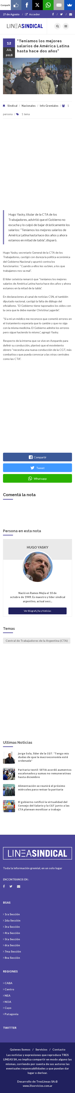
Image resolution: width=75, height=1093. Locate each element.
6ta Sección (12, 945)
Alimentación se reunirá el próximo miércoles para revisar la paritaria (41, 787)
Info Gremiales (49, 105)
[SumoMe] (69, 5)
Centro (9, 989)
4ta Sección (12, 933)
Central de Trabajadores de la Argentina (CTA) (37, 640)
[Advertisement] (37, 166)
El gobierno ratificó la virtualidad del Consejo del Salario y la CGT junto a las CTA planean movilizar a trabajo (43, 805)
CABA (8, 983)
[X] (37, 5)
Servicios (41, 1049)
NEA (7, 995)
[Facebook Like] (16, 5)
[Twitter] (63, 14)
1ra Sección (12, 914)
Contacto (58, 1049)
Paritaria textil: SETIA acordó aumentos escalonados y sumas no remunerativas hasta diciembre (44, 773)
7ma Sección (13, 951)
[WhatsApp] (48, 5)
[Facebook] (55, 14)
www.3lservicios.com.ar (37, 1085)
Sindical (12, 105)
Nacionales (29, 105)
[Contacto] (70, 14)
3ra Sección (12, 926)
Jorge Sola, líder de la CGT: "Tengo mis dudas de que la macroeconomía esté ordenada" (43, 757)
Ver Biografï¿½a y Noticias (37, 610)
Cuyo (8, 1007)
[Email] (59, 5)
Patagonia (11, 1014)
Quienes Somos (20, 1049)
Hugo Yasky (37, 547)
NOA (8, 1001)
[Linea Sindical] (25, 26)
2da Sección (12, 920)
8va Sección (12, 957)
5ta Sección (12, 939)
